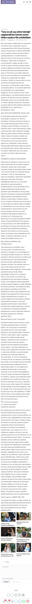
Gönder (6, 582)
